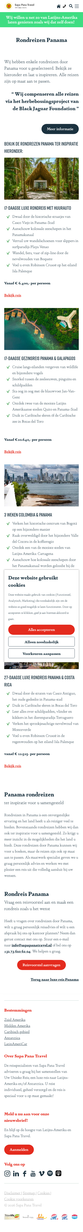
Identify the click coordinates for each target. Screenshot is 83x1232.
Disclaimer (12, 1192)
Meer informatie (60, 128)
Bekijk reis (12, 295)
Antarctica (12, 1037)
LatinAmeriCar (15, 1043)
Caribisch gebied (17, 1031)
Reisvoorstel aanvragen (41, 964)
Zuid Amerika (14, 1019)
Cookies (43, 1192)
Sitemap (29, 1192)
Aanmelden (19, 1149)
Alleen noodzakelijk (42, 641)
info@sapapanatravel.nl (32, 944)
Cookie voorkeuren (19, 1198)
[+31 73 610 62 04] (64, 6)
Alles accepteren (41, 629)
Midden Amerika (17, 1025)
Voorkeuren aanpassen (42, 653)
